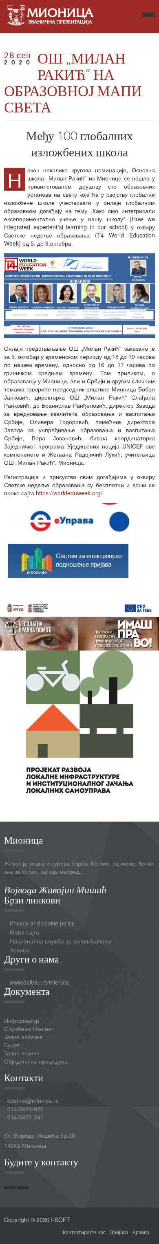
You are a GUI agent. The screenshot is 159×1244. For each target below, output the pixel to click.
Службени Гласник (29, 1028)
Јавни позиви (22, 1053)
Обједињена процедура (36, 1061)
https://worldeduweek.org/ (69, 493)
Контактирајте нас (84, 1232)
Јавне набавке (23, 1037)
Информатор (21, 1020)
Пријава (119, 1232)
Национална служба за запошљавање (61, 941)
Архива (19, 950)
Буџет (12, 1045)
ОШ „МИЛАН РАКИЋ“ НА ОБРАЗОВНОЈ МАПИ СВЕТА (73, 82)
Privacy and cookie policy (42, 923)
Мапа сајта (24, 932)
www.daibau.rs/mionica (39, 982)
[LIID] (79, 721)
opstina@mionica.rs (32, 1101)
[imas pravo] (79, 624)
